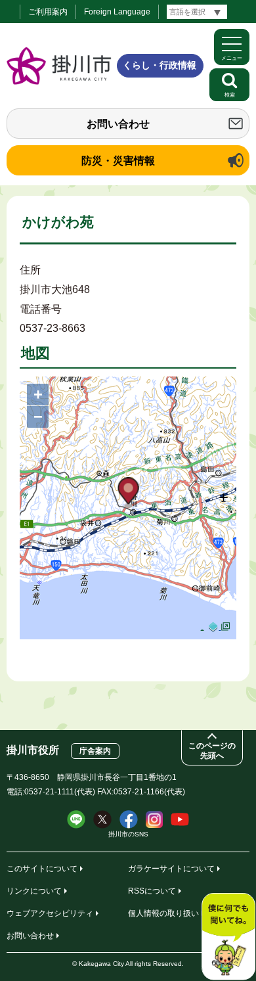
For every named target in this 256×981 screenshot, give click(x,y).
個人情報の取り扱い (163, 913)
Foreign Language (117, 11)
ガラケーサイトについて (171, 868)
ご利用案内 (48, 11)
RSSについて (152, 891)
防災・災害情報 (118, 160)
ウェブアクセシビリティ (50, 913)
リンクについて (34, 891)
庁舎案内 (95, 751)
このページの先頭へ (212, 750)
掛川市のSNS (128, 834)
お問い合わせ (118, 123)
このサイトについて (42, 868)
